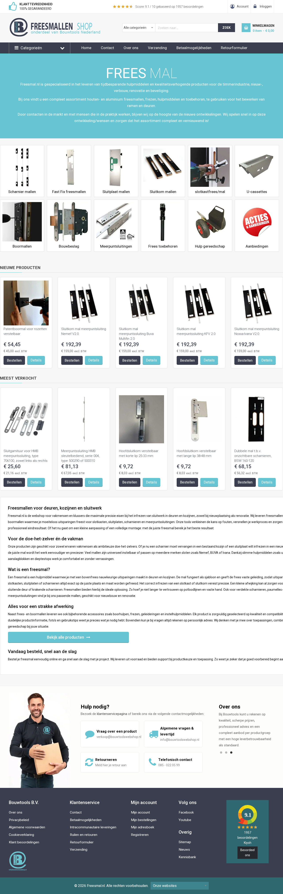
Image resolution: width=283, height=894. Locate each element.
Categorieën (31, 48)
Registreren (140, 835)
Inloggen (266, 6)
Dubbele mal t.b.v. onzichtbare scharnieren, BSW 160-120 (253, 456)
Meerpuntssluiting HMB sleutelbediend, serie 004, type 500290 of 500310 (80, 456)
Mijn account (140, 812)
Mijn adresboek (142, 827)
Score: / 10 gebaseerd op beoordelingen (169, 6)
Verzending (157, 48)
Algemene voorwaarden (27, 827)
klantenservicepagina (112, 714)
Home (86, 48)
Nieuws (184, 850)
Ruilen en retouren (83, 835)
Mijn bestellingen (143, 820)
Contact (107, 48)
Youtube (185, 820)
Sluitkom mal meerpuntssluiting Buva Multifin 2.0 (136, 334)
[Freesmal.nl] (62, 20)
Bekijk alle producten (65, 637)
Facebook (186, 812)
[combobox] (170, 27)
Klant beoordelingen (24, 842)
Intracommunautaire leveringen (93, 827)
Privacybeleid (19, 820)
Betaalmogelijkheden (193, 48)
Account (243, 6)
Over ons (131, 48)
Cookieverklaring (21, 835)
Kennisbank (187, 857)
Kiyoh (247, 842)
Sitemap (185, 842)
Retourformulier (234, 48)
